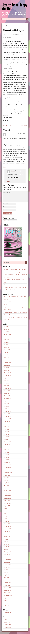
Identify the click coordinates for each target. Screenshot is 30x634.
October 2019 (7, 444)
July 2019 (6, 449)
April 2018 (6, 485)
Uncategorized (8, 37)
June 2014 (6, 603)
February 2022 (7, 388)
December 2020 (7, 416)
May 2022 (6, 383)
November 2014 (7, 590)
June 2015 (6, 572)
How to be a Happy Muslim (14, 6)
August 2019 (7, 447)
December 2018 (7, 465)
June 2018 (6, 480)
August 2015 (7, 567)
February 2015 (7, 582)
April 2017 (6, 516)
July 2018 (6, 477)
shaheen (9, 133)
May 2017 (6, 513)
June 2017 (6, 511)
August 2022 (7, 378)
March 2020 (6, 436)
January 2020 (7, 439)
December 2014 (7, 587)
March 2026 (6, 332)
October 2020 (7, 421)
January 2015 (7, 585)
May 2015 (6, 575)
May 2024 (6, 357)
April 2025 (6, 344)
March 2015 (6, 580)
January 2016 (7, 554)
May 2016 (6, 544)
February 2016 (7, 552)
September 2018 (8, 472)
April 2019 (6, 457)
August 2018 (7, 475)
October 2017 (7, 500)
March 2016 (6, 549)
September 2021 (8, 398)
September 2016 (8, 534)
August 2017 (7, 505)
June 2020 (6, 429)
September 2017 (8, 503)
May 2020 (6, 431)
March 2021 (6, 408)
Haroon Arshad (7, 317)
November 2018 (7, 467)
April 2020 (6, 434)
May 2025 (6, 342)
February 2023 (7, 372)
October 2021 (7, 395)
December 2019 (7, 442)
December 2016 (7, 526)
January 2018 (7, 493)
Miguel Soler (7, 307)
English (7, 220)
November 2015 (7, 559)
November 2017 (7, 498)
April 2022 (6, 385)
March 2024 (6, 360)
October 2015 (7, 562)
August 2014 (7, 598)
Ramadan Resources (9, 284)
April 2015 (6, 577)
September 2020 (8, 424)
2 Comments (21, 34)
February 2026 (7, 334)
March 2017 (6, 518)
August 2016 (7, 536)
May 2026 (6, 329)
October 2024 (7, 352)
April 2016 (6, 546)
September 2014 (8, 595)
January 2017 (7, 523)
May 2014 (6, 605)
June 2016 (6, 541)
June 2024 (6, 355)
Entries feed (7, 622)
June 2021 (6, 403)
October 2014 (7, 592)
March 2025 (6, 347)
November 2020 (7, 419)
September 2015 (8, 564)
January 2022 (7, 390)
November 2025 (7, 337)
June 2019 (6, 452)
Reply (4, 167)
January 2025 (7, 349)
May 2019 (6, 454)
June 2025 (6, 339)
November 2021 (7, 393)
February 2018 (7, 490)
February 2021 (7, 411)
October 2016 (7, 531)
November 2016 (7, 529)
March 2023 (6, 370)
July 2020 (6, 426)
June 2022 (6, 380)
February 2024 (7, 362)
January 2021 (7, 413)
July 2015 (6, 569)
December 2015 (7, 557)
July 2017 (6, 508)
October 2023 (7, 365)
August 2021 (7, 401)
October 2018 (7, 470)
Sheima (8, 34)
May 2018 (6, 482)
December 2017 (7, 495)
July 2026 (6, 326)
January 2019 (7, 462)
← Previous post (7, 125)
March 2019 (6, 459)
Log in (5, 619)
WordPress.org (7, 627)
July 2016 (6, 539)
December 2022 (7, 375)
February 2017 (7, 521)
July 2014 (6, 600)
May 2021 (6, 406)
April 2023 (6, 367)
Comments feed (7, 624)
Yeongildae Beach (8, 312)
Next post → (24, 125)
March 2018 (6, 488)
